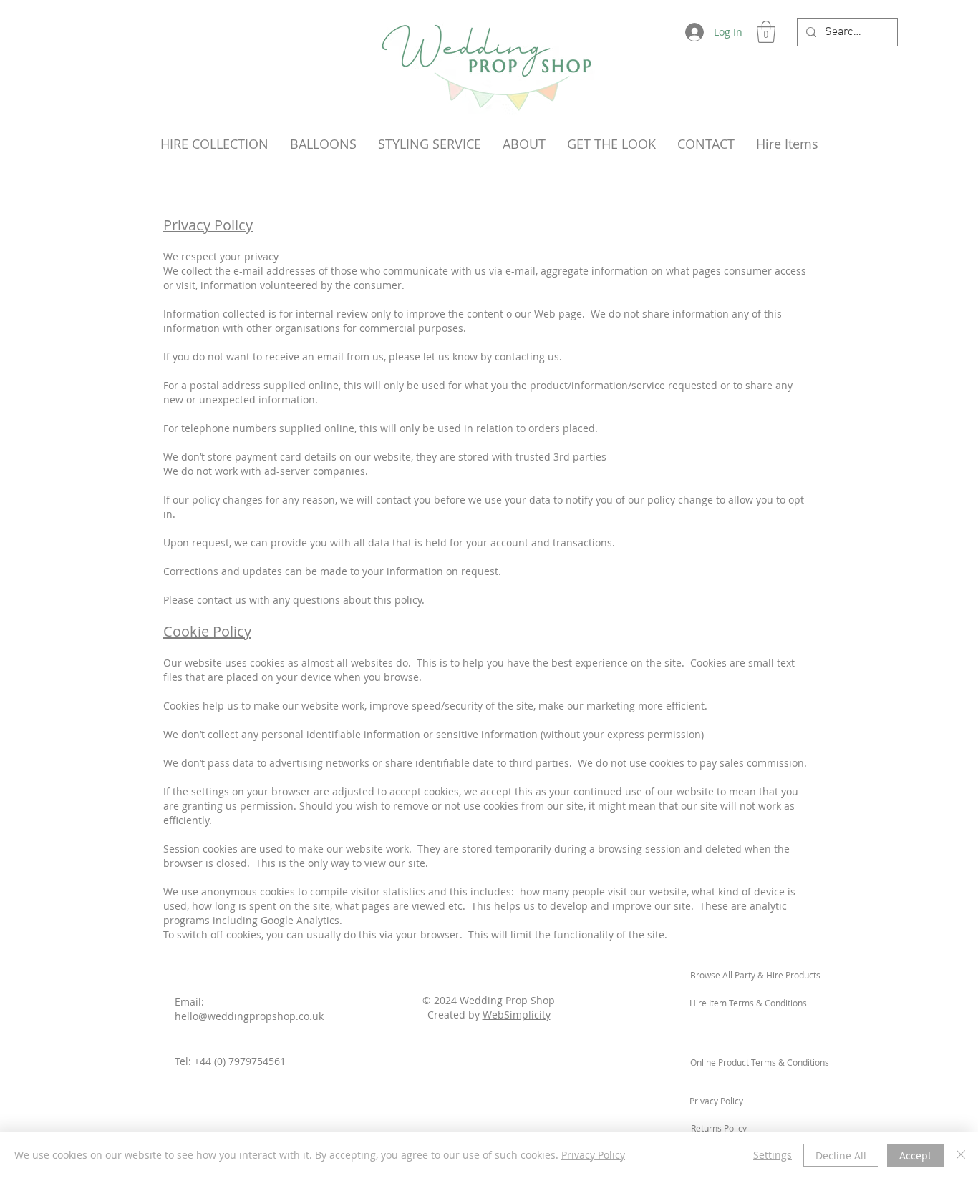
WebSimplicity (517, 1014)
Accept (915, 1155)
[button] (766, 32)
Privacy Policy (593, 1155)
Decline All (840, 1155)
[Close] (960, 1155)
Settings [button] (772, 1155)
